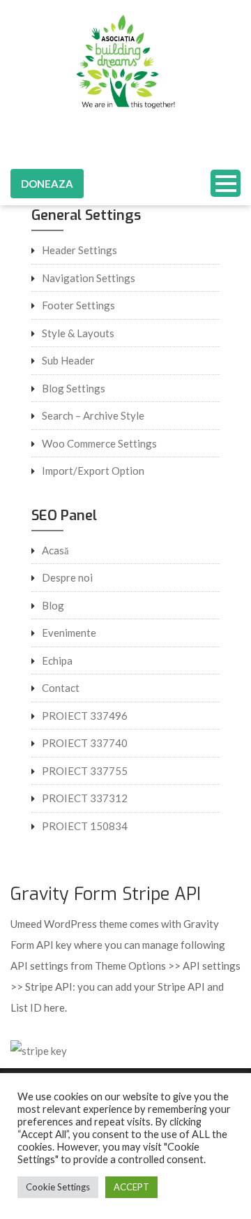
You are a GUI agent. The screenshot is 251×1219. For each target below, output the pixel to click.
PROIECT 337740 (85, 743)
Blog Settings (73, 388)
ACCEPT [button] (131, 1186)
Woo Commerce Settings (99, 443)
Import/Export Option (93, 470)
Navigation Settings (88, 278)
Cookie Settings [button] (58, 1186)
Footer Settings (78, 305)
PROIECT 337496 (85, 715)
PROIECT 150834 (85, 826)
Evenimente (69, 632)
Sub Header (68, 360)
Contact (60, 687)
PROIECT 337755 (85, 770)
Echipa (57, 660)
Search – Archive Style (93, 415)
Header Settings (79, 250)
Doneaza (47, 183)
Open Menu (226, 183)
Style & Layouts (78, 333)
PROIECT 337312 (85, 798)
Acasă (55, 550)
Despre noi (67, 577)
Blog (53, 605)
